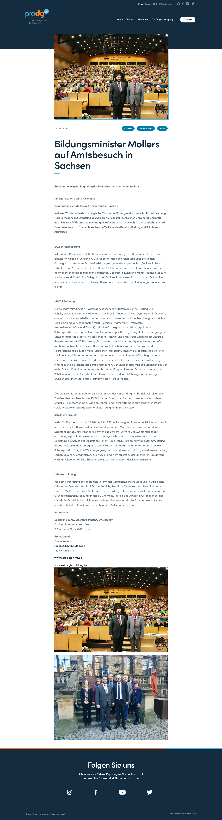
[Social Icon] (178, 3)
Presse (148, 4)
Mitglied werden (165, 4)
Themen (130, 19)
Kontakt (187, 19)
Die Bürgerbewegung (163, 19)
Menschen (143, 19)
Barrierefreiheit (58, 813)
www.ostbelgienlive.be (68, 557)
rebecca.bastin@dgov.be (69, 546)
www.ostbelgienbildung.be (70, 565)
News (140, 4)
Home (120, 19)
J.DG (155, 4)
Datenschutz (31, 813)
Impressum (44, 813)
